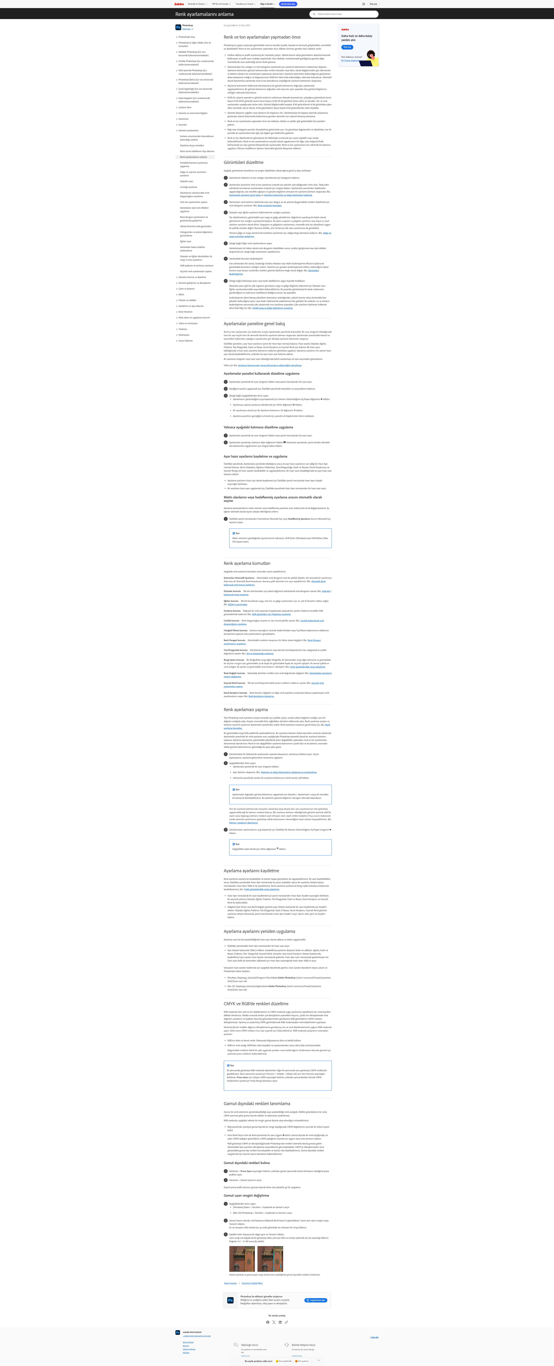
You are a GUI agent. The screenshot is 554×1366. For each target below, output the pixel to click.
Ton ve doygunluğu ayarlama (259, 653)
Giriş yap (373, 4)
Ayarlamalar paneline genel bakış (245, 195)
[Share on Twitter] (274, 1323)
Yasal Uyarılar (230, 1283)
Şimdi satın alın (288, 4)
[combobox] (344, 14)
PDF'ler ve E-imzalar (220, 4)
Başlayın (186, 1346)
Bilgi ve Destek (266, 4)
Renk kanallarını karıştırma (261, 696)
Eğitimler (186, 1353)
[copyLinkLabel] (286, 1323)
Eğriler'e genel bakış (237, 604)
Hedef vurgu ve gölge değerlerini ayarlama (272, 308)
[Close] (319, 1360)
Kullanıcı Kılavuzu (189, 1349)
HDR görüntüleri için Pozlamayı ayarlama (271, 614)
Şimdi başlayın (297, 1356)
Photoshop (187, 25)
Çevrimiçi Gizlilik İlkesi (252, 1283)
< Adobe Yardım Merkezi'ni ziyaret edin (197, 1336)
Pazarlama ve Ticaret (244, 4)
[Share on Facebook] (267, 1323)
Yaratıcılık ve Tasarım (196, 4)
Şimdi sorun (245, 1356)
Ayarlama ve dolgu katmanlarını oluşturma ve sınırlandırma (289, 772)
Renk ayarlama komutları (270, 205)
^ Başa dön (374, 1337)
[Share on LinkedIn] (280, 1323)
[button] (363, 4)
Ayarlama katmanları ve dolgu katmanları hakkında (288, 195)
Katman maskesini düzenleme (243, 822)
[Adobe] (179, 4)
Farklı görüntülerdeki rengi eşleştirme (307, 666)
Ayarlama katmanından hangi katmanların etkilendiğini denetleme (270, 365)
